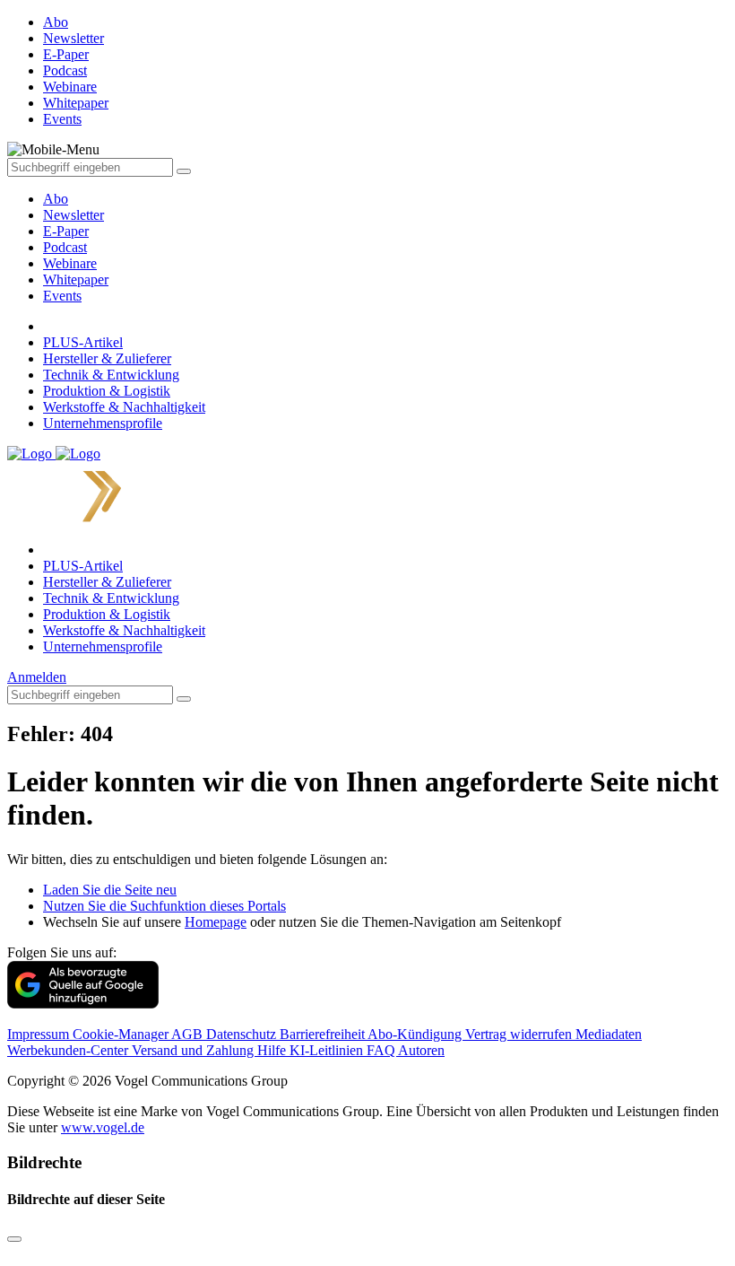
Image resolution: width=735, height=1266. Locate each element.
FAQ (382, 1050)
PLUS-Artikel (83, 342)
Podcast (65, 247)
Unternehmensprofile (102, 423)
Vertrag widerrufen (520, 1034)
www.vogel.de (102, 1127)
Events (62, 295)
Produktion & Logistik (106, 390)
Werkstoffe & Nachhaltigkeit (124, 407)
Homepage (215, 922)
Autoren (421, 1050)
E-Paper (66, 231)
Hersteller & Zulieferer (107, 358)
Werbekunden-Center (69, 1050)
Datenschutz (243, 1034)
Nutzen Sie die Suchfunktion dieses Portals (164, 905)
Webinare (70, 263)
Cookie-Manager (122, 1034)
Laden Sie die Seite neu (110, 889)
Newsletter (73, 215)
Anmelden (36, 677)
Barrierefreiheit (324, 1034)
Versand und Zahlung (194, 1050)
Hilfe (273, 1050)
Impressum (40, 1034)
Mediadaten (608, 1034)
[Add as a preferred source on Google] (83, 1003)
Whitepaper (75, 279)
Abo (55, 198)
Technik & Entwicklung (111, 374)
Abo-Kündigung (416, 1034)
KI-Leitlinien (328, 1050)
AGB (188, 1034)
